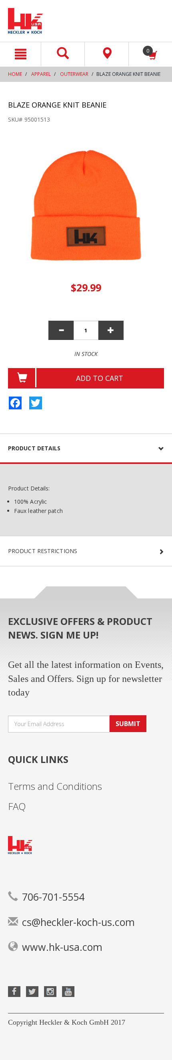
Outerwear (74, 74)
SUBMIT (128, 723)
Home (15, 74)
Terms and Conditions (55, 786)
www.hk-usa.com (62, 947)
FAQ (17, 806)
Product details (34, 448)
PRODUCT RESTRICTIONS (42, 551)
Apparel (41, 74)
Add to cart (99, 378)
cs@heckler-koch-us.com (78, 922)
